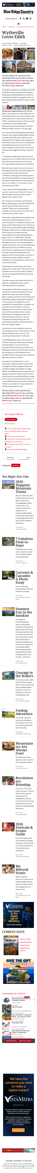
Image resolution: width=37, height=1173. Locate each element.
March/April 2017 (24, 45)
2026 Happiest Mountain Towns (23, 486)
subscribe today (23, 81)
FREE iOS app (10, 85)
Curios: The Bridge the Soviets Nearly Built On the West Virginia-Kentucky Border (18, 431)
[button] (18, 23)
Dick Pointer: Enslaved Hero (16, 436)
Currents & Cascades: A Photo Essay (24, 577)
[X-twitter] (23, 18)
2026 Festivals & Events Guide (24, 829)
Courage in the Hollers (24, 674)
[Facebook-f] (20, 18)
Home (4, 27)
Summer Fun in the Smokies (24, 612)
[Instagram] (30, 18)
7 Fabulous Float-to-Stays (24, 542)
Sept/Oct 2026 (25, 939)
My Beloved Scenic (22, 869)
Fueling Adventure (24, 712)
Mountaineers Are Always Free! (24, 748)
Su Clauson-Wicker (14, 414)
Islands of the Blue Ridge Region (17, 449)
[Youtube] (27, 18)
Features (11, 27)
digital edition (15, 83)
